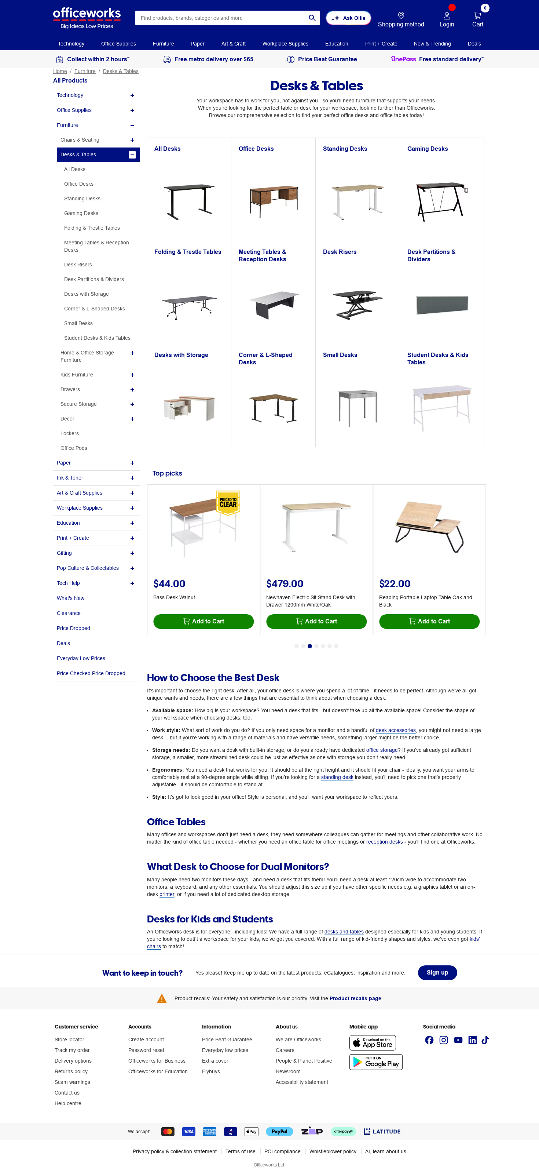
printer (167, 894)
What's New (70, 598)
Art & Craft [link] (233, 44)
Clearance (69, 613)
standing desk (337, 777)
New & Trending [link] (432, 44)
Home (60, 71)
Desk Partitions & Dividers (94, 279)
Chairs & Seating (79, 140)
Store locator (69, 1039)
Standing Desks (82, 198)
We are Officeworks (298, 1039)
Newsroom (288, 1071)
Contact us (67, 1093)
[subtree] (96, 95)
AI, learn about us (385, 1151)
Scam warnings (72, 1082)
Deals (63, 643)
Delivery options (73, 1061)
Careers (285, 1050)
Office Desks (79, 184)
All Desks (74, 169)
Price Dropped (73, 628)
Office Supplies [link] (118, 44)
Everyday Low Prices (81, 658)
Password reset (146, 1050)
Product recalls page (355, 998)
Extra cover (215, 1061)
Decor (67, 419)
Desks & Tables (121, 71)
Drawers (70, 389)
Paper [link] (198, 44)
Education (68, 523)
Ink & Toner (70, 478)
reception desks (384, 842)
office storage (382, 750)
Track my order (72, 1050)
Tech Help (68, 583)
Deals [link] (474, 44)
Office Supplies (74, 110)
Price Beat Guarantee (227, 1039)
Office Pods (73, 448)
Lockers (69, 433)
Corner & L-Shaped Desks (94, 309)
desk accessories (396, 730)
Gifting (64, 553)
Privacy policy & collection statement (175, 1151)
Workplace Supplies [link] (285, 44)
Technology (70, 95)
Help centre (68, 1103)
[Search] (312, 18)
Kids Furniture (76, 375)
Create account (146, 1039)
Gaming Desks (81, 213)
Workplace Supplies (80, 508)
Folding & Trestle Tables (92, 228)
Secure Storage (78, 404)
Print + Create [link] (381, 44)
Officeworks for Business (157, 1061)
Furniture (85, 71)
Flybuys (211, 1071)
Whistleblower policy (332, 1151)
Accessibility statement (302, 1082)
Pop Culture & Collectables (88, 568)
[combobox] (227, 18)
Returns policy (71, 1071)
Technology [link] (71, 44)
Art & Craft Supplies (79, 493)
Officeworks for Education (158, 1071)
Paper (64, 463)
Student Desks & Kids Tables (97, 338)
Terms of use (240, 1151)
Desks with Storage (86, 294)
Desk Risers (78, 264)
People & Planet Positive (304, 1061)
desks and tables (344, 932)
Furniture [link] (163, 44)
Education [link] (336, 44)
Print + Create (73, 538)
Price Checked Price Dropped (91, 673)
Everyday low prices (225, 1050)
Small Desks (78, 323)
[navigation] (71, 43)
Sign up (437, 972)
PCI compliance (282, 1151)
